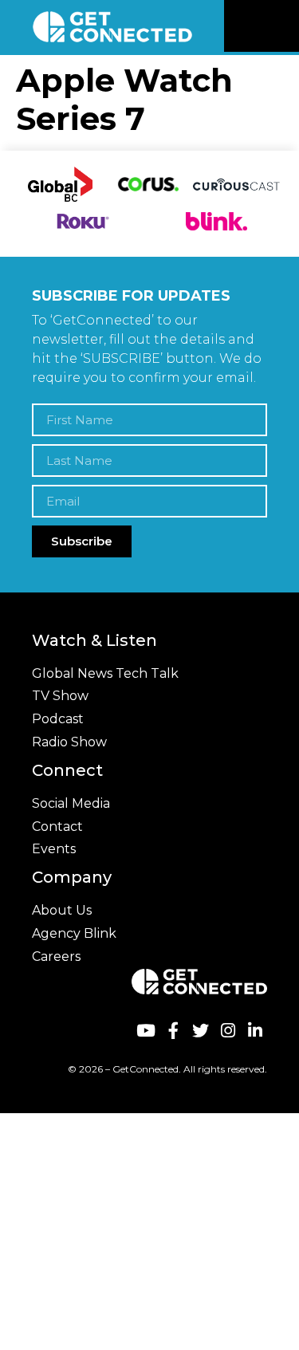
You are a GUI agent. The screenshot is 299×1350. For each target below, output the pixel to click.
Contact (57, 826)
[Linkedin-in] (255, 1029)
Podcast (58, 718)
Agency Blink (74, 933)
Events (54, 848)
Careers (56, 956)
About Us (62, 910)
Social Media (71, 803)
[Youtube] (145, 1029)
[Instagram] (227, 1029)
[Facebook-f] (172, 1029)
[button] (284, 26)
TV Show (60, 695)
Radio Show (69, 742)
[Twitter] (200, 1029)
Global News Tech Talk (105, 673)
